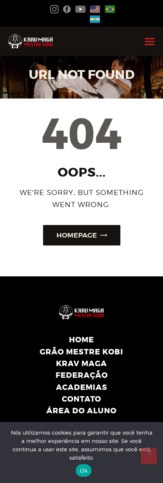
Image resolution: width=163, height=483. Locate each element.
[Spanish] (93, 18)
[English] (93, 8)
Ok (84, 470)
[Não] (149, 456)
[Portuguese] (108, 8)
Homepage (76, 235)
